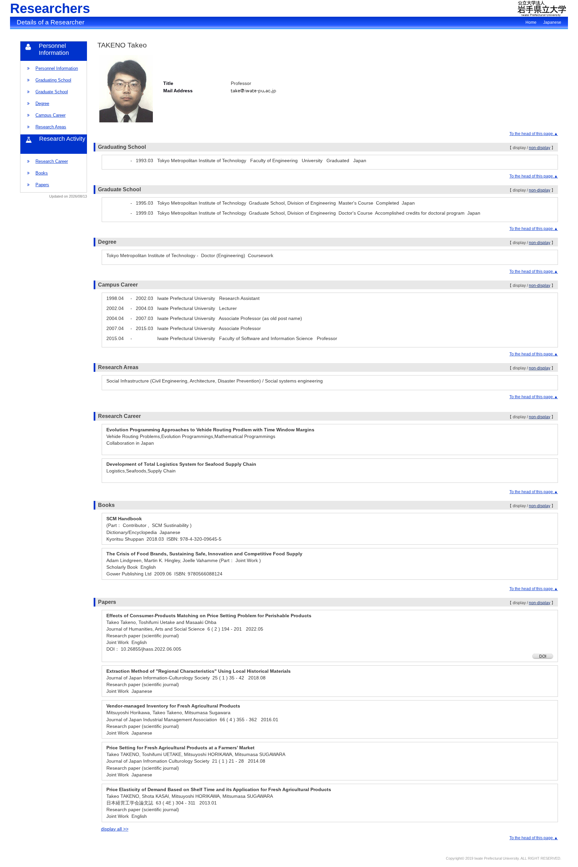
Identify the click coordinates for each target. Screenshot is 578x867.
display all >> (114, 829)
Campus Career (50, 115)
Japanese (552, 22)
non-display (539, 147)
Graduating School (53, 80)
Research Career (51, 161)
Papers (42, 184)
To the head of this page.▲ (533, 133)
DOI (542, 656)
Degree (42, 103)
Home (531, 22)
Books (41, 173)
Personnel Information (56, 68)
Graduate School (51, 91)
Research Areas (50, 126)
